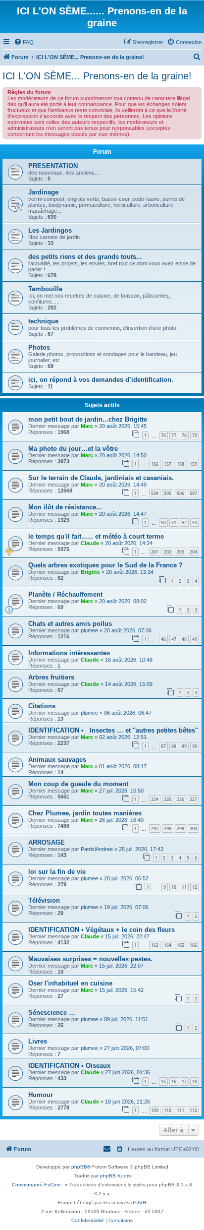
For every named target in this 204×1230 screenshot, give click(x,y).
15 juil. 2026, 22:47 (127, 936)
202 (167, 552)
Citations (41, 706)
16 (173, 1081)
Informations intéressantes (69, 653)
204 (193, 552)
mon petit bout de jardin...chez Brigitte (87, 419)
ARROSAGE (46, 842)
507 (193, 493)
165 (180, 945)
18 (194, 1081)
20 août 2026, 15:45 (123, 426)
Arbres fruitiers (51, 677)
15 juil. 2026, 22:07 (121, 966)
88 (173, 746)
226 (180, 799)
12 (194, 887)
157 (167, 464)
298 (167, 828)
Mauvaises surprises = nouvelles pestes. (90, 959)
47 (173, 639)
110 (167, 1110)
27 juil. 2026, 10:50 (121, 791)
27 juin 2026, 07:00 (126, 1048)
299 (180, 828)
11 (184, 887)
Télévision (44, 900)
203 (180, 552)
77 (173, 435)
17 (184, 1081)
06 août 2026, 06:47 (128, 713)
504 (154, 493)
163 (154, 945)
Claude (90, 543)
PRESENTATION (53, 166)
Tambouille (45, 289)
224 (154, 799)
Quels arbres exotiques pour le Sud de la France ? (105, 565)
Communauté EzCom (36, 1184)
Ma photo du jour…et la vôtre (73, 448)
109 (154, 1110)
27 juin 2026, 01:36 (127, 1072)
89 (184, 746)
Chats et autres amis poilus (70, 623)
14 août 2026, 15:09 (129, 684)
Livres (37, 1041)
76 (163, 435)
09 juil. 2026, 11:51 (126, 1019)
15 (163, 1081)
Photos (39, 347)
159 (193, 464)
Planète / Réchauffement (65, 594)
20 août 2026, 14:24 (129, 543)
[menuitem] (24, 42)
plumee (89, 630)
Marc (87, 426)
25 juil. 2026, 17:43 (141, 849)
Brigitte (90, 572)
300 (193, 828)
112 (193, 1110)
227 (193, 799)
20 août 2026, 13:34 (129, 572)
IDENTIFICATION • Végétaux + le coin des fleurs (101, 929)
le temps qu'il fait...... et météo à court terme (96, 536)
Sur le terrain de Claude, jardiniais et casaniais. (101, 478)
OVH (140, 1202)
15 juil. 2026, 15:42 (121, 990)
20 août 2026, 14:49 (123, 485)
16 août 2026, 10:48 (129, 660)
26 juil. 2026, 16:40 (121, 820)
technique (43, 321)
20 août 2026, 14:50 (123, 455)
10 (173, 887)
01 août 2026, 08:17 (123, 766)
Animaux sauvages (57, 759)
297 (154, 828)
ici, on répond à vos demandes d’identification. (100, 379)
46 (163, 639)
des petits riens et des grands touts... (85, 256)
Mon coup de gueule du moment (78, 784)
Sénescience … (51, 1012)
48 (184, 639)
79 (194, 435)
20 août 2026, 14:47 (123, 514)
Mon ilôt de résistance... (65, 507)
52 (184, 522)
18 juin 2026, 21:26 (127, 1102)
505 (167, 493)
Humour (40, 1095)
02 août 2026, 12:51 (123, 737)
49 (194, 639)
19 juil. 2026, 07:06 (126, 907)
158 (180, 464)
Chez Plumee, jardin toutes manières (85, 813)
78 (184, 435)
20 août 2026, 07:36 (128, 630)
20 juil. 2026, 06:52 (126, 878)
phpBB (79, 1166)
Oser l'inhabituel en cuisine (70, 983)
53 (194, 522)
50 (163, 522)
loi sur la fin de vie (57, 871)
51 (173, 522)
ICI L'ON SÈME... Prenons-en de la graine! (97, 75)
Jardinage (43, 192)
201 (154, 552)
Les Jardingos (50, 230)
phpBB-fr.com (115, 1175)
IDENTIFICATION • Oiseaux (69, 1065)
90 (194, 746)
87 (163, 746)
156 (154, 464)
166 (193, 945)
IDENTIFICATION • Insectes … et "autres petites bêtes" (113, 730)
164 (167, 945)
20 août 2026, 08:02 (123, 601)
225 (167, 799)
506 (180, 493)
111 (180, 1110)
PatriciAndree (97, 849)
